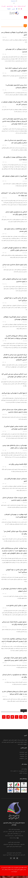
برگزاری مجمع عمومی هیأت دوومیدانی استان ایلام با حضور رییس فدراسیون (15, 658)
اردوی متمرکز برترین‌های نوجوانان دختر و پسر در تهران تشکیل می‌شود (14, 692)
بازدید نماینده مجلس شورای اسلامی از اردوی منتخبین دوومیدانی (15, 427)
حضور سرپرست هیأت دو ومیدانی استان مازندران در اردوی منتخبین (15, 498)
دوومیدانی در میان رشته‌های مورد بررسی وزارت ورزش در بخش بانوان (15, 446)
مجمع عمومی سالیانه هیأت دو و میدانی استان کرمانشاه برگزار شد (14, 623)
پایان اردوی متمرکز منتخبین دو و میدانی (14, 264)
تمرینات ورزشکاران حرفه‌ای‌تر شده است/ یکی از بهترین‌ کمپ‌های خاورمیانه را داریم (14, 639)
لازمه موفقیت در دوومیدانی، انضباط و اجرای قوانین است (16, 515)
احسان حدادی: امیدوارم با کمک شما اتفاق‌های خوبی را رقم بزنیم (16, 69)
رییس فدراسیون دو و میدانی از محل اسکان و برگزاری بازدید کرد (16, 141)
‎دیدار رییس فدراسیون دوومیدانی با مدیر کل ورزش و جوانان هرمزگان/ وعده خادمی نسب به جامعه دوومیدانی (14, 121)
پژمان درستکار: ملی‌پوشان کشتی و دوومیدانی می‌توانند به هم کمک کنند (16, 336)
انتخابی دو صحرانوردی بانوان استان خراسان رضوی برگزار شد (16, 213)
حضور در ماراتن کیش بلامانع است (16, 605)
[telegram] (16, 9)
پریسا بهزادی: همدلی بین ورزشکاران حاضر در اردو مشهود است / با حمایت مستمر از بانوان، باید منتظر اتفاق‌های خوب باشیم (14, 550)
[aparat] (21, 9)
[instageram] (18, 9)
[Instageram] (11, 858)
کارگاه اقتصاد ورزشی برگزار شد (17, 464)
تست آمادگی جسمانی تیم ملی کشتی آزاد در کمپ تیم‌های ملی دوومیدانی (14, 375)
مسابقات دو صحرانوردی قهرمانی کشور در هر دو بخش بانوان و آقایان (15, 248)
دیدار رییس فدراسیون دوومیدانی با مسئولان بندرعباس (16, 86)
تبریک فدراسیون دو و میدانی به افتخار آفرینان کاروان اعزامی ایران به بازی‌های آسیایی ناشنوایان (15, 357)
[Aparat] (17, 858)
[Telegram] (14, 858)
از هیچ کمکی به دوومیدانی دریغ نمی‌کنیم (14, 393)
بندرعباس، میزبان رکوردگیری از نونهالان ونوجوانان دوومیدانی (15, 318)
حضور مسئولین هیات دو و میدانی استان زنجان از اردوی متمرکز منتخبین (14, 410)
